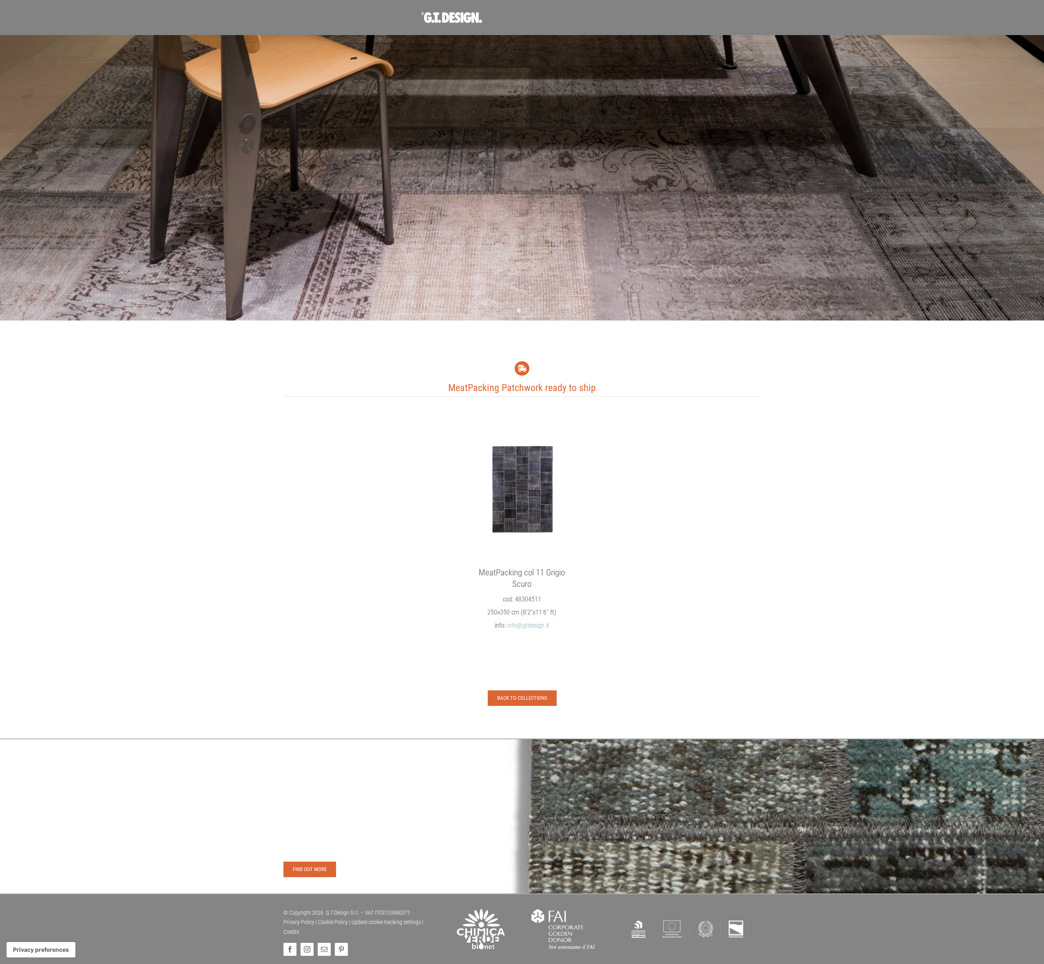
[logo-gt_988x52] (522, 15)
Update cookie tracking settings (386, 922)
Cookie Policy (333, 922)
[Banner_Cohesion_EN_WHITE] (687, 920)
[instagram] (307, 949)
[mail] (324, 949)
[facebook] (289, 949)
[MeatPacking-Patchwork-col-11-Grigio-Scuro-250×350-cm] (521, 489)
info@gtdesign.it (528, 625)
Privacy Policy (298, 922)
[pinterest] (341, 949)
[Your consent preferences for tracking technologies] (41, 949)
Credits (291, 932)
